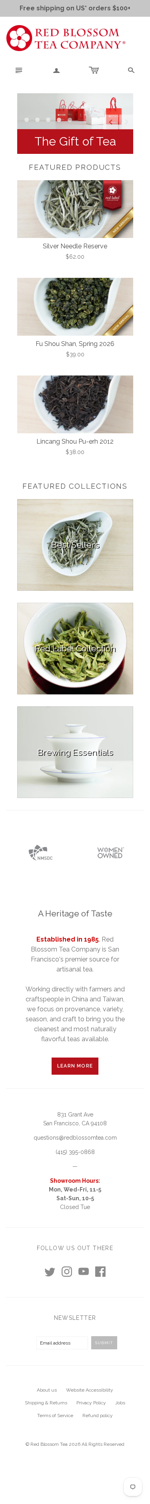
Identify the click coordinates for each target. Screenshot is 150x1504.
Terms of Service (55, 1415)
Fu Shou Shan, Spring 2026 (75, 344)
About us (47, 1390)
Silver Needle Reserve (75, 246)
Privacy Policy (91, 1403)
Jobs (120, 1403)
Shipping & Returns (46, 1403)
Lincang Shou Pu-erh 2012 (75, 441)
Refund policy (97, 1415)
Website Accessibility (89, 1390)
